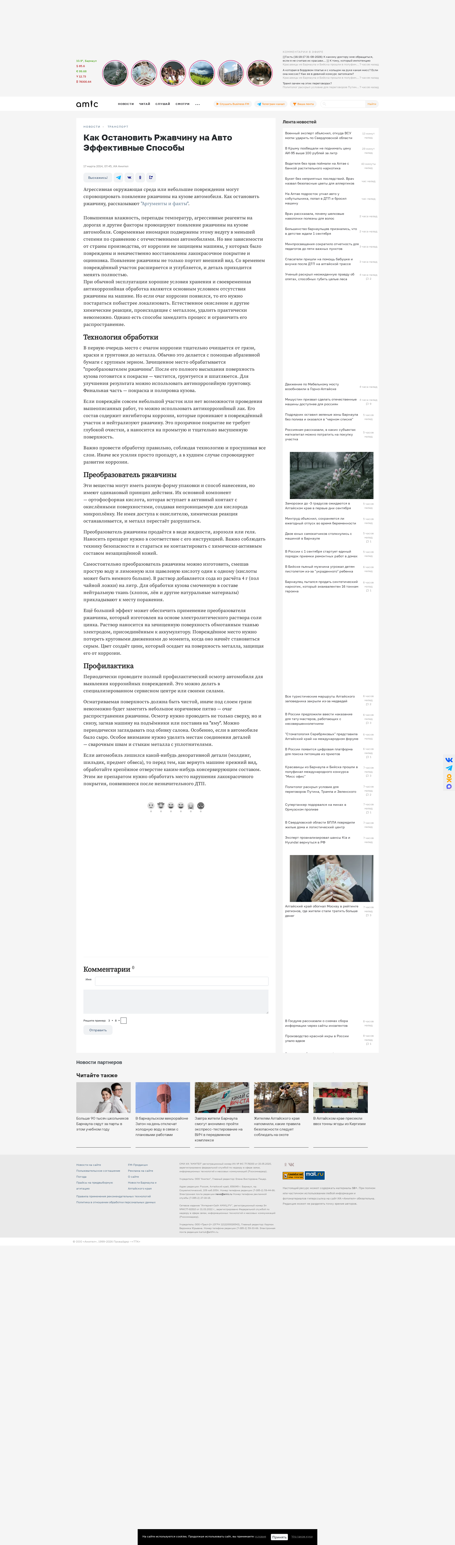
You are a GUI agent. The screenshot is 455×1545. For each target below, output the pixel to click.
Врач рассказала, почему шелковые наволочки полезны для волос (314, 216)
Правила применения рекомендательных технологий (113, 1196)
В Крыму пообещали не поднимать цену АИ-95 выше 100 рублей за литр (318, 150)
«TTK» (136, 1241)
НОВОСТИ (91, 126)
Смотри (183, 104)
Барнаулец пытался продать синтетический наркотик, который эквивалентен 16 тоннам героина (321, 586)
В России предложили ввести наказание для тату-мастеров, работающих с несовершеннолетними (318, 718)
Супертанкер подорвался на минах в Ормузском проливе (315, 806)
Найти (372, 104)
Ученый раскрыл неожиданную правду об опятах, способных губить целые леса (319, 276)
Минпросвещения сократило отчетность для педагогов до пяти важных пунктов (322, 246)
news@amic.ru (223, 1194)
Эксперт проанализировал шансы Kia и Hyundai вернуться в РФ (317, 839)
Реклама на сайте (140, 1170)
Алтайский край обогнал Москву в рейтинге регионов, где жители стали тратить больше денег (321, 911)
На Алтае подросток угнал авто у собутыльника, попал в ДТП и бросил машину (315, 198)
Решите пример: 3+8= (101, 1020)
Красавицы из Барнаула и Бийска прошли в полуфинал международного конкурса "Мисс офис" (321, 771)
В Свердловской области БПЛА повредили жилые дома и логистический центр (320, 824)
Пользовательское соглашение (98, 1170)
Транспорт (118, 126)
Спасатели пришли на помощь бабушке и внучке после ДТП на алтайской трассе (319, 261)
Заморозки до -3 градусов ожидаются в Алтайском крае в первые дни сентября (318, 505)
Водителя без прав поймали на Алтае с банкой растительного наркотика (317, 165)
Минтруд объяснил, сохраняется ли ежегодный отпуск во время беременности (320, 520)
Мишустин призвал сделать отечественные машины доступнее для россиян (321, 401)
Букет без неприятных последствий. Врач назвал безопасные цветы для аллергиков (319, 180)
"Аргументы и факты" (164, 204)
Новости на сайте (88, 1165)
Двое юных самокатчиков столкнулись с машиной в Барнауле (318, 536)
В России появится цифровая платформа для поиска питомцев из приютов (319, 751)
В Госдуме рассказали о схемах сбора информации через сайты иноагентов (316, 1023)
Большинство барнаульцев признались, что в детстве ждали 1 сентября (321, 231)
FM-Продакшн (138, 1165)
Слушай (162, 104)
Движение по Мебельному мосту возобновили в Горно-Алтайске (312, 386)
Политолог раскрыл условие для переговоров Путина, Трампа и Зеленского (320, 789)
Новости (126, 104)
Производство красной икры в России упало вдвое (317, 1038)
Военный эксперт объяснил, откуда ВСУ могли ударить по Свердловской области (318, 135)
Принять (279, 1537)
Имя (88, 979)
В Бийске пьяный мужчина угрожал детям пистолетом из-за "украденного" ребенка (320, 568)
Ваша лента (305, 104)
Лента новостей (299, 121)
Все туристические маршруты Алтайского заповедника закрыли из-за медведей (320, 698)
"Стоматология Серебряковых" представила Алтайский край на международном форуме (321, 736)
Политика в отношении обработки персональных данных (116, 1202)
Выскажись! (98, 178)
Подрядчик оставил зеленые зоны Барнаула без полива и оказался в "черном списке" (321, 416)
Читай (144, 104)
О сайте (133, 1176)
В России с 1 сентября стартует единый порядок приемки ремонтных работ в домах (321, 553)
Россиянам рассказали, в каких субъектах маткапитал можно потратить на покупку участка (320, 434)
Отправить (98, 1030)
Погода (81, 1176)
